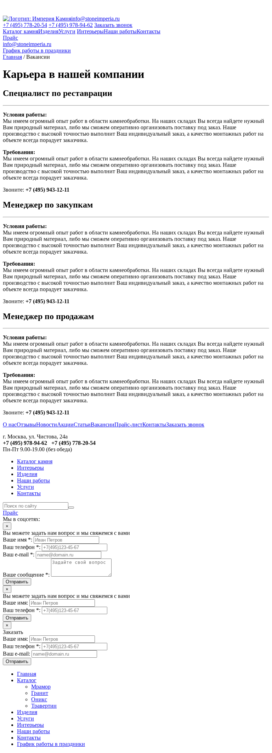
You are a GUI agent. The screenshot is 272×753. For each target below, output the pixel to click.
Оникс (39, 699)
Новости (46, 424)
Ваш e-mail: (16, 654)
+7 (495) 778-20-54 (25, 25)
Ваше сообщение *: (26, 575)
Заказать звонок (113, 25)
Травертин (44, 706)
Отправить (17, 581)
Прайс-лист (128, 424)
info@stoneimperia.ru (95, 19)
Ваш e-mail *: (18, 554)
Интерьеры (90, 31)
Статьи (82, 424)
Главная (12, 57)
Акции (65, 424)
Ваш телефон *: (21, 547)
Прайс (10, 38)
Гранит (39, 693)
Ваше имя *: (17, 540)
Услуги (66, 31)
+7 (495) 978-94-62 (71, 25)
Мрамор (41, 687)
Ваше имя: (15, 603)
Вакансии (102, 424)
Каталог (26, 680)
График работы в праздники (37, 50)
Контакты (148, 31)
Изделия (48, 31)
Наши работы (120, 31)
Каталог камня (20, 31)
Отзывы (26, 424)
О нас (10, 424)
